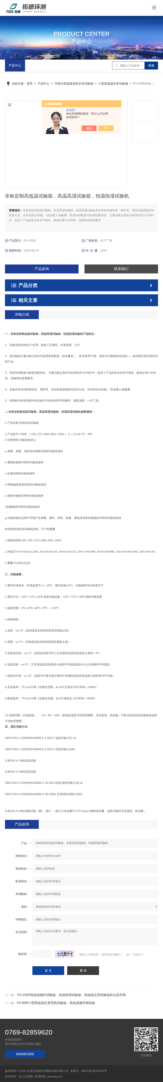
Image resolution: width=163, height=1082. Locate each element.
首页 (30, 83)
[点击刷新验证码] (65, 954)
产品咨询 (42, 269)
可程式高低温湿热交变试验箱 (73, 83)
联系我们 (121, 269)
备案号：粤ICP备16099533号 (88, 1070)
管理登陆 (40, 1076)
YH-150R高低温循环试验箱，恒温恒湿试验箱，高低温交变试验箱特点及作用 (71, 995)
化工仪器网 (26, 1076)
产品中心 (15, 65)
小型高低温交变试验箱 (113, 83)
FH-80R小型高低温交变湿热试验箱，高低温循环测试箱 (56, 1003)
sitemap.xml (54, 1076)
